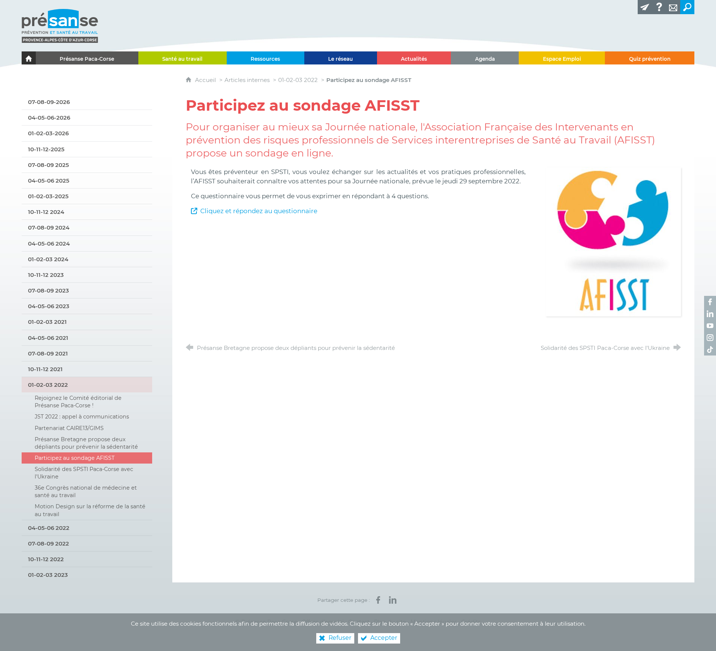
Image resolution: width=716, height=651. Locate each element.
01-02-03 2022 (298, 79)
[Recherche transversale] (687, 7)
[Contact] (673, 7)
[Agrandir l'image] (613, 241)
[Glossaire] (659, 7)
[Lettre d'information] (645, 7)
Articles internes (247, 79)
